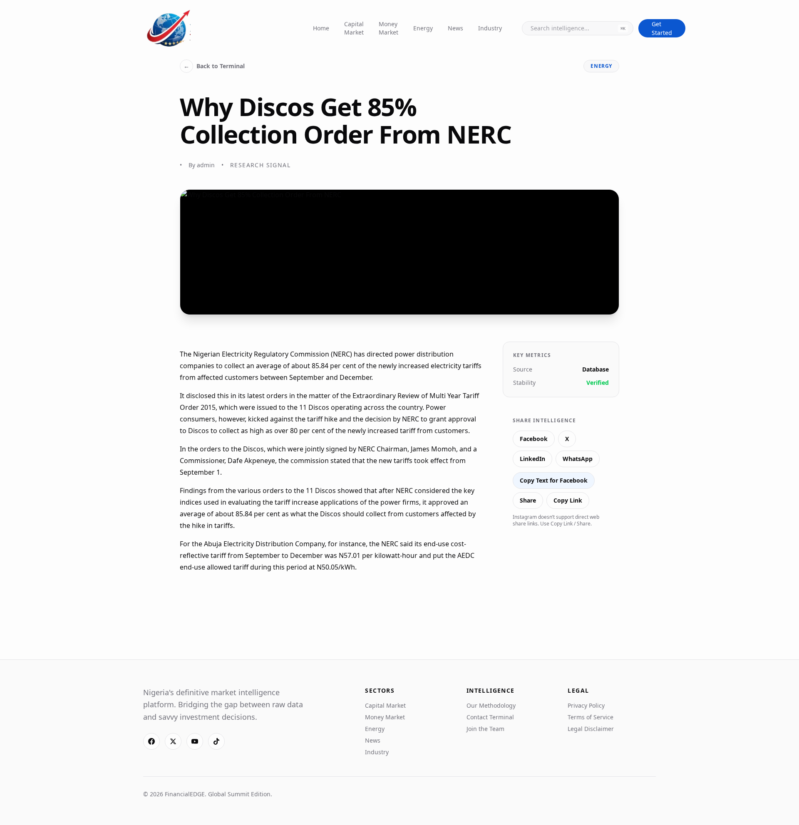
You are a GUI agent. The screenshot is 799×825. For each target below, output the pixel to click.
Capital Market (354, 28)
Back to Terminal (214, 66)
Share (528, 500)
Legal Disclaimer (591, 729)
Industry (490, 28)
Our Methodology (491, 705)
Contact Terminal (490, 717)
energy (601, 65)
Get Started (662, 28)
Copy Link (567, 500)
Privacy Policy (586, 705)
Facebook (534, 439)
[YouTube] (194, 741)
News (455, 28)
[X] (173, 741)
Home (321, 28)
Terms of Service (590, 717)
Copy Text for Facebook (554, 480)
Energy (423, 28)
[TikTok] (216, 741)
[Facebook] (151, 741)
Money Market (388, 28)
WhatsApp (578, 459)
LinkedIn (532, 459)
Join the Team (485, 729)
